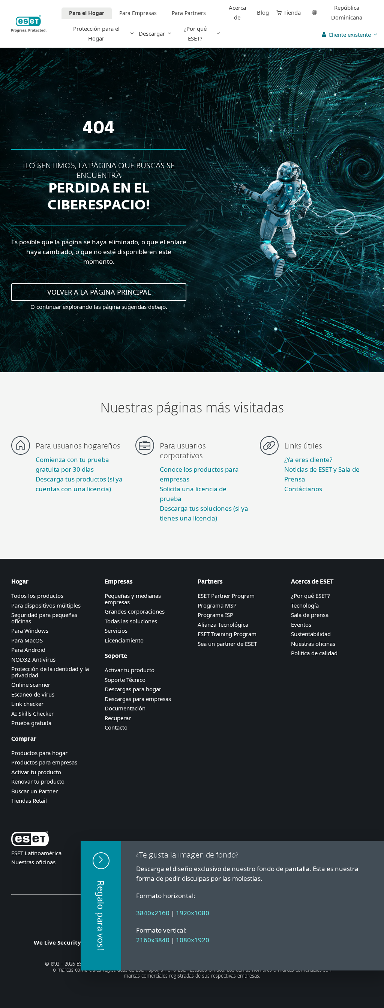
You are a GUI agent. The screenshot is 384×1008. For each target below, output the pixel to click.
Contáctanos (303, 488)
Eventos (301, 624)
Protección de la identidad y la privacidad (50, 672)
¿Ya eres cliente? (308, 459)
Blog (263, 12)
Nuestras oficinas (313, 643)
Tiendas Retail (29, 800)
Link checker (27, 703)
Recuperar (118, 718)
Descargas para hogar (133, 689)
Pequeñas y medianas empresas (133, 599)
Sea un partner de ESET (227, 643)
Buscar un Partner (34, 791)
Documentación (125, 708)
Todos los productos (37, 595)
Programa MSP (217, 605)
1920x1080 (192, 913)
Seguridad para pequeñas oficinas (44, 618)
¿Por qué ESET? (195, 33)
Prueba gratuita (31, 723)
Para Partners (189, 13)
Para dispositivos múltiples (46, 605)
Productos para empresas (44, 762)
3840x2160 (153, 913)
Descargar (152, 33)
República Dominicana (346, 12)
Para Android (28, 649)
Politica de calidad (314, 653)
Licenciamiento (124, 640)
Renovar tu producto (37, 781)
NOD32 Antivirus (33, 659)
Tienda (292, 12)
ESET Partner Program (226, 595)
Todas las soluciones (131, 621)
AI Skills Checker (32, 713)
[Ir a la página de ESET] (29, 24)
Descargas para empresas (138, 699)
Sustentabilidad (311, 634)
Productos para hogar (39, 753)
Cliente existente (349, 34)
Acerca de (237, 12)
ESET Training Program (227, 634)
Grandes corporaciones (135, 611)
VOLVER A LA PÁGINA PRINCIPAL (99, 291)
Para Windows (29, 630)
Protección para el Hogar (96, 33)
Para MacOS (27, 640)
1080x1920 (192, 940)
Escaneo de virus (32, 694)
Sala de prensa (309, 614)
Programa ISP (215, 614)
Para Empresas (138, 13)
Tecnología (305, 605)
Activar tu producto (36, 772)
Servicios (116, 630)
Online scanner (30, 684)
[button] (101, 905)
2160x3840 (153, 940)
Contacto (116, 727)
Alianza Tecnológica (223, 624)
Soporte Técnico (125, 679)
